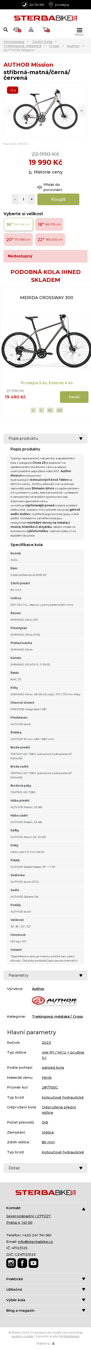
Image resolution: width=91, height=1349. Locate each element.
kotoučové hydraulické (63, 1097)
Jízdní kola (42, 41)
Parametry (18, 975)
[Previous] (9, 111)
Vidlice (48, 1132)
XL (50, 410)
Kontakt (13, 1208)
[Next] (82, 111)
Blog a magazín (20, 1310)
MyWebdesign (69, 1336)
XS (59, 410)
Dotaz (14, 1168)
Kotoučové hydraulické (63, 1152)
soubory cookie (22, 1336)
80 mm (48, 1142)
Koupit (58, 199)
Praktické (14, 1279)
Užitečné (14, 1289)
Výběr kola (15, 1300)
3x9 (45, 1122)
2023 (46, 1042)
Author (73, 46)
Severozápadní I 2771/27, (28, 1216)
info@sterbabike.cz (35, 1241)
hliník (47, 1077)
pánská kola (53, 1067)
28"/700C (50, 1087)
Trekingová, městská (22, 46)
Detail (74, 397)
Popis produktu (23, 438)
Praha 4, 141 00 (19, 1222)
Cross (54, 46)
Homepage (14, 41)
